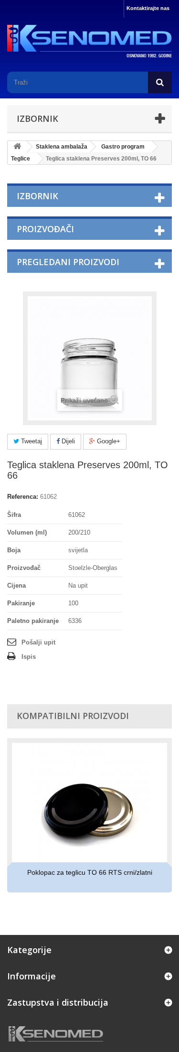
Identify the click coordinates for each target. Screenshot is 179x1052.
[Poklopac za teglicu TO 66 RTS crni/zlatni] (89, 802)
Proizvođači (45, 229)
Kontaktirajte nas (147, 8)
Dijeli (67, 441)
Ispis (28, 656)
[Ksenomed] (89, 41)
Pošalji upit (38, 642)
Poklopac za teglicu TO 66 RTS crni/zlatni (89, 872)
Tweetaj (30, 441)
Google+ (107, 441)
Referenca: (22, 496)
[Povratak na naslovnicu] (17, 147)
